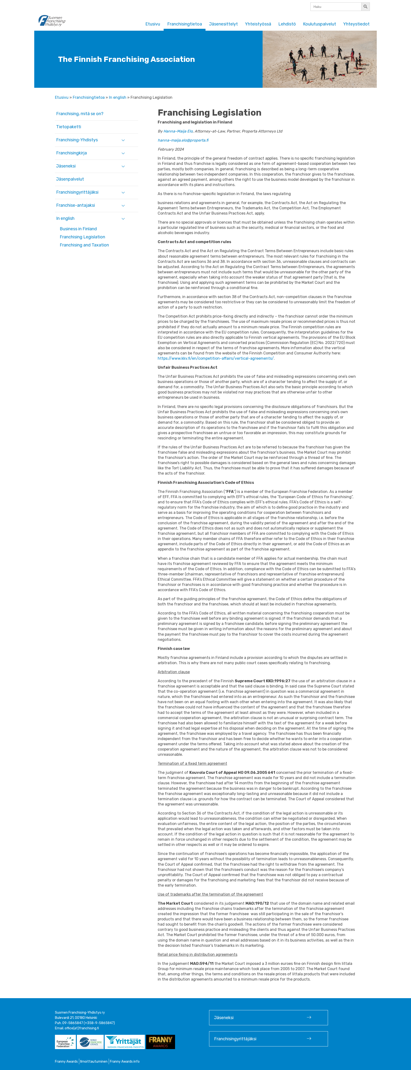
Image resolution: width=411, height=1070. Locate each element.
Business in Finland (78, 228)
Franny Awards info (125, 1062)
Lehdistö (287, 24)
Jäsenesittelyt (223, 24)
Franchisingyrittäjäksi (77, 192)
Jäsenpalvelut (70, 179)
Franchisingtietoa (184, 24)
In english (117, 97)
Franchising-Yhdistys (77, 139)
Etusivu (152, 24)
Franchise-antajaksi (75, 205)
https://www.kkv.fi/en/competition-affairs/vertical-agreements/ (216, 358)
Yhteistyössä (258, 24)
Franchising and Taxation (84, 245)
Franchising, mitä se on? (79, 113)
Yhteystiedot (356, 24)
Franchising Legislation (82, 237)
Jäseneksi (66, 166)
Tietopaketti (68, 126)
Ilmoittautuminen (94, 1062)
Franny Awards (66, 1062)
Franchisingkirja (71, 153)
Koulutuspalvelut (319, 24)
